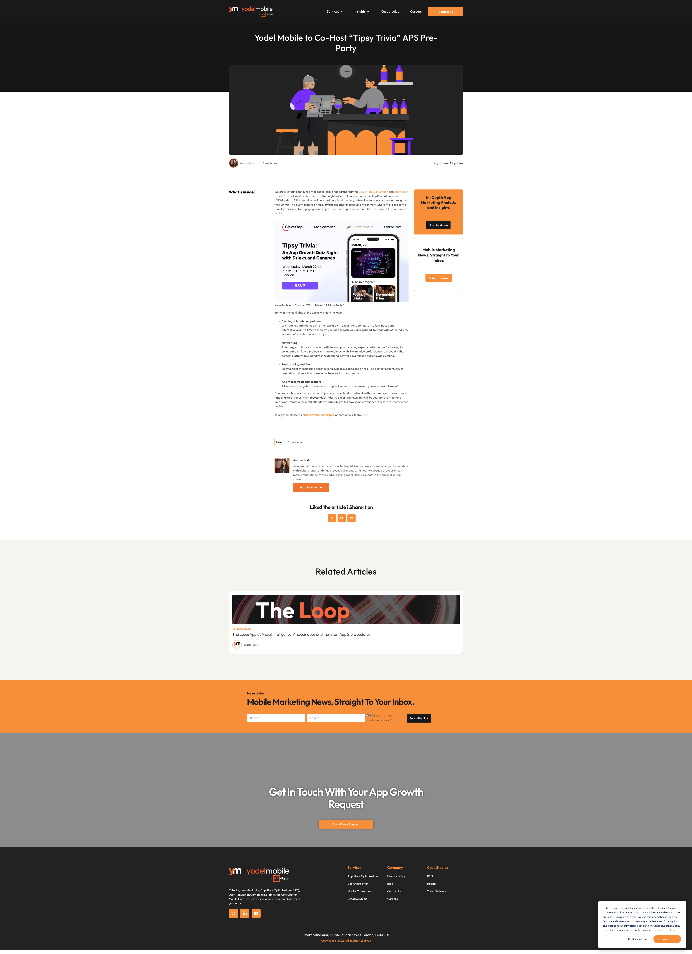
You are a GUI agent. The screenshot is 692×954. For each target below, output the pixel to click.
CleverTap (365, 191)
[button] (332, 518)
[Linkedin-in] (244, 913)
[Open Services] (341, 11)
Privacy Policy (669, 929)
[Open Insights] (368, 11)
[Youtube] (256, 913)
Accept (667, 938)
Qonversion (380, 191)
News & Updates (452, 163)
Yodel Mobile (295, 442)
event (279, 442)
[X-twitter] (233, 913)
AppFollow (401, 191)
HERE (364, 415)
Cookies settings (638, 938)
